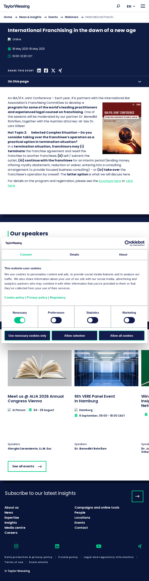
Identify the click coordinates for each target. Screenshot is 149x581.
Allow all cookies (121, 335)
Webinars (71, 17)
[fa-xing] (136, 546)
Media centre (14, 527)
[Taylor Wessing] (16, 6)
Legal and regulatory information (109, 557)
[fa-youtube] (95, 546)
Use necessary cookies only (27, 335)
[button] (118, 6)
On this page (18, 81)
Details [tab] (74, 254)
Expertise (11, 517)
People (79, 512)
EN (129, 6)
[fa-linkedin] (53, 546)
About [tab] (123, 254)
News (8, 512)
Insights (10, 522)
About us (11, 507)
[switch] (56, 320)
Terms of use (13, 562)
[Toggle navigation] (143, 6)
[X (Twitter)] (53, 70)
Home (8, 17)
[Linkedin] (39, 70)
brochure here (110, 181)
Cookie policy (14, 297)
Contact (81, 527)
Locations (82, 517)
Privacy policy (37, 297)
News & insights (30, 17)
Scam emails (38, 562)
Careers (10, 532)
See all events (23, 466)
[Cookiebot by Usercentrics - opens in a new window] (128, 243)
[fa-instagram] (12, 546)
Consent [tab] (26, 254)
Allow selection (74, 335)
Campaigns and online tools (96, 507)
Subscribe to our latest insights (40, 493)
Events (53, 17)
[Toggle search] (118, 6)
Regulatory (58, 297)
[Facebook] (46, 70)
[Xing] (60, 70)
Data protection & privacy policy (28, 557)
